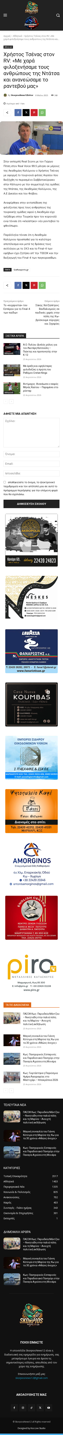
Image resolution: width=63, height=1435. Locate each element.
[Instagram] (22, 1407)
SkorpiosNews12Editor (22, 95)
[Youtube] (48, 1407)
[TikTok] (31, 1407)
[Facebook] (18, 112)
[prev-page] (6, 401)
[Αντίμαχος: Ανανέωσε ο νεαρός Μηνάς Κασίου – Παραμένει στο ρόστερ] (12, 388)
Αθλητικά (17, 35)
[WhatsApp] (42, 112)
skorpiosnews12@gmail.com (31, 1378)
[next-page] (11, 401)
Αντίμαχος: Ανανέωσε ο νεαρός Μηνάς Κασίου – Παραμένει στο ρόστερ (40, 387)
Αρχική (7, 35)
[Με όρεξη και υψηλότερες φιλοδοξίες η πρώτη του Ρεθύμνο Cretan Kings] (12, 370)
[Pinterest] (34, 112)
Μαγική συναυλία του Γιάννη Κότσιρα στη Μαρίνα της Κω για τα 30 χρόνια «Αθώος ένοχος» (41, 1039)
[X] (26, 112)
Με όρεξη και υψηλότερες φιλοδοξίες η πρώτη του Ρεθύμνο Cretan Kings (37, 369)
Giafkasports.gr (21, 269)
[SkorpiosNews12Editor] (6, 95)
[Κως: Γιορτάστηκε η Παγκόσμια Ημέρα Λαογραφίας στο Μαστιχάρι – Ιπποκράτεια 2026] (12, 1077)
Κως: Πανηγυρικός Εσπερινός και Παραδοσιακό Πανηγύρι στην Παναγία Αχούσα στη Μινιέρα (41, 1058)
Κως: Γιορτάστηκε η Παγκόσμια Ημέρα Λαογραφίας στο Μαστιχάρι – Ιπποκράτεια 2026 (40, 1076)
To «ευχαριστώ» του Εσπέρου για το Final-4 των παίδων (17, 309)
